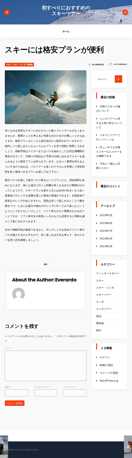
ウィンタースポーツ (107, 273)
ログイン (105, 357)
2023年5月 (106, 246)
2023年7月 (106, 230)
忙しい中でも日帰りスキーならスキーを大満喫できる (109, 152)
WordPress (21, 450)
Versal (35, 450)
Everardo (122, 64)
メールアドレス (42, 387)
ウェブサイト (69, 387)
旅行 (45, 264)
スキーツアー (104, 294)
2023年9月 (106, 215)
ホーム (66, 31)
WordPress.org (109, 380)
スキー (8, 64)
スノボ (100, 301)
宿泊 (98, 316)
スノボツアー (104, 308)
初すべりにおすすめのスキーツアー (66, 10)
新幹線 (30, 64)
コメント (9, 348)
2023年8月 (106, 223)
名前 (8, 387)
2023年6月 (106, 238)
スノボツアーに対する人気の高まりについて (109, 123)
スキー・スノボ (19, 64)
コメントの (109, 372)
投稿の (106, 365)
